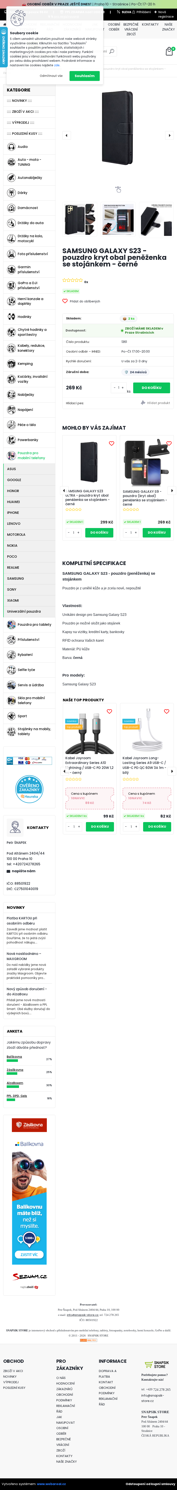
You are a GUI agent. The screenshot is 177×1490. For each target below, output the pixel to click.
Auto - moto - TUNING (29, 162)
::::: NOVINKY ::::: (19, 100)
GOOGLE (14, 480)
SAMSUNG (15, 578)
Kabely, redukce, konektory (31, 348)
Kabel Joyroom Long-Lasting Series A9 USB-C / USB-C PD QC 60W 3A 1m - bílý (144, 765)
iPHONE (13, 512)
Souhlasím (85, 75)
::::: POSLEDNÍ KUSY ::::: (24, 133)
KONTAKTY (150, 24)
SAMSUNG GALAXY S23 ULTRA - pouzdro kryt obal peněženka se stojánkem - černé (87, 497)
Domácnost (28, 208)
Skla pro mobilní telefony (31, 700)
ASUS (11, 469)
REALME (13, 567)
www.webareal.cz (51, 1484)
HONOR (13, 491)
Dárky (22, 193)
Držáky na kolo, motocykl (30, 238)
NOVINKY (10, 1376)
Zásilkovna (15, 1070)
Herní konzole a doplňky (30, 301)
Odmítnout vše (51, 76)
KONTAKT (106, 1382)
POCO (12, 556)
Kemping (25, 363)
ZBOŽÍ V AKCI (13, 1371)
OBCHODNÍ (64, 1394)
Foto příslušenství (33, 254)
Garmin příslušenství (29, 269)
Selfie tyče (26, 670)
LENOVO (13, 523)
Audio (23, 146)
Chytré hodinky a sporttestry (32, 332)
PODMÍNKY (64, 1400)
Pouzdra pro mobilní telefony (31, 455)
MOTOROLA (16, 534)
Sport (22, 716)
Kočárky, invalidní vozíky (32, 379)
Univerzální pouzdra (24, 611)
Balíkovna (14, 1057)
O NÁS (61, 1378)
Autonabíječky (30, 177)
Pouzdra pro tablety (34, 624)
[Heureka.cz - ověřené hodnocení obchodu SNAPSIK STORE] (29, 777)
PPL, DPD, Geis (17, 1096)
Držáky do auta (31, 223)
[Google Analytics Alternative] (88, 1341)
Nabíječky (26, 394)
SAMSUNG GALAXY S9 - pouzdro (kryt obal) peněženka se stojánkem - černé (145, 498)
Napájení (25, 409)
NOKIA (12, 545)
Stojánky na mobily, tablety (34, 731)
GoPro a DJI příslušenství (29, 285)
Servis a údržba (31, 685)
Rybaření (25, 654)
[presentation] (66, 135)
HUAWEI (13, 502)
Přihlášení (144, 12)
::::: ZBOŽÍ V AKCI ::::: (23, 111)
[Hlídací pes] (146, 403)
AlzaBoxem (15, 1083)
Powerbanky (28, 440)
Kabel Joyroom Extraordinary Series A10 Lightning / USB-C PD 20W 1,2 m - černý (89, 765)
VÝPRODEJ (11, 1382)
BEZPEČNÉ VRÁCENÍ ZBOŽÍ (131, 29)
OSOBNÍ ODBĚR (114, 27)
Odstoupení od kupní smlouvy (150, 1484)
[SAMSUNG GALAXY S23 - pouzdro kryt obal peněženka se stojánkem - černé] (118, 128)
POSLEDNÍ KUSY (14, 1388)
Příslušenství (28, 639)
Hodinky (24, 316)
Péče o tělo (27, 425)
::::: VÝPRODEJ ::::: (20, 122)
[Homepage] (4, 24)
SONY (11, 589)
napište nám (23, 871)
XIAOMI (13, 600)
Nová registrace (166, 14)
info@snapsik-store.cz (82, 1315)
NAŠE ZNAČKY (168, 27)
